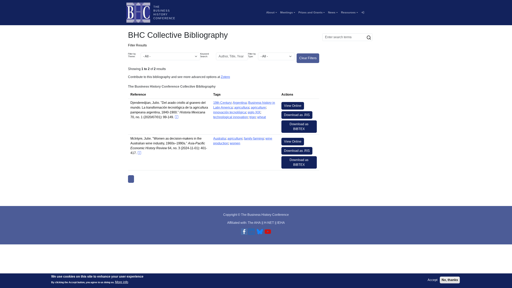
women (235, 143)
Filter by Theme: (132, 55)
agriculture (258, 107)
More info (121, 282)
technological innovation (230, 117)
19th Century (222, 102)
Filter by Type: (252, 55)
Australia (219, 138)
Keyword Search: (204, 55)
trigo (252, 117)
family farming (254, 138)
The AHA (254, 222)
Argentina (240, 102)
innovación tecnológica (229, 112)
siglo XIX (254, 112)
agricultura (241, 107)
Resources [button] (348, 12)
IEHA (281, 222)
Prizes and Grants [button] (310, 12)
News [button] (331, 12)
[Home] (139, 13)
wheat (261, 117)
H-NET (269, 222)
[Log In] (363, 12)
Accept (432, 280)
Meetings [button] (286, 12)
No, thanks (450, 280)
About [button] (270, 12)
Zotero (225, 77)
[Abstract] (176, 117)
